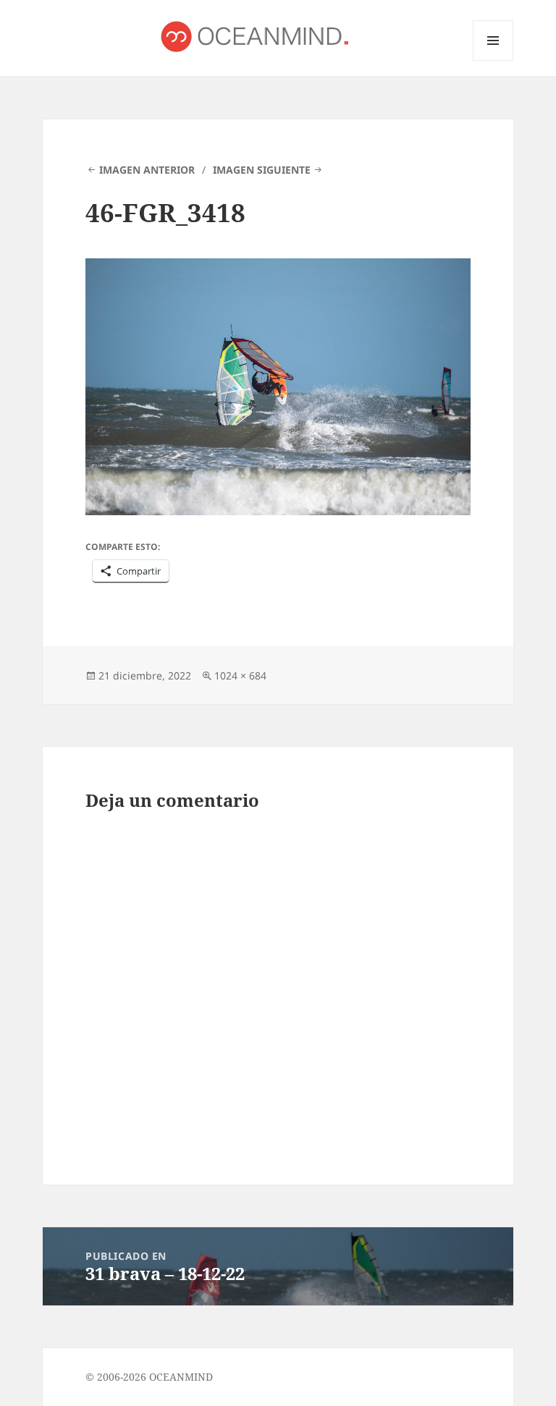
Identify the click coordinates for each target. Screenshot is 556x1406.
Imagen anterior (147, 170)
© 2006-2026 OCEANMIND (149, 1377)
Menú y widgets (493, 60)
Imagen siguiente (262, 170)
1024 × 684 (240, 675)
